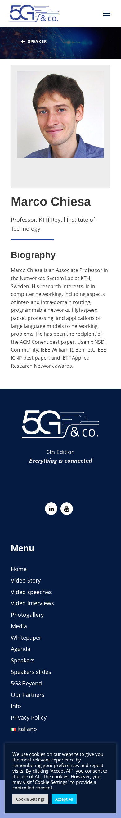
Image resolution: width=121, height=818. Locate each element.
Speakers (22, 660)
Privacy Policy (29, 717)
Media (19, 626)
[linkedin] (51, 508)
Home (19, 569)
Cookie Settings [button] (30, 799)
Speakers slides (31, 671)
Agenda (20, 648)
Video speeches (31, 592)
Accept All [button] (64, 799)
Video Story (26, 580)
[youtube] (66, 508)
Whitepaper (26, 637)
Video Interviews (32, 603)
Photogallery (27, 614)
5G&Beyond (26, 683)
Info (16, 706)
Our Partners (27, 694)
